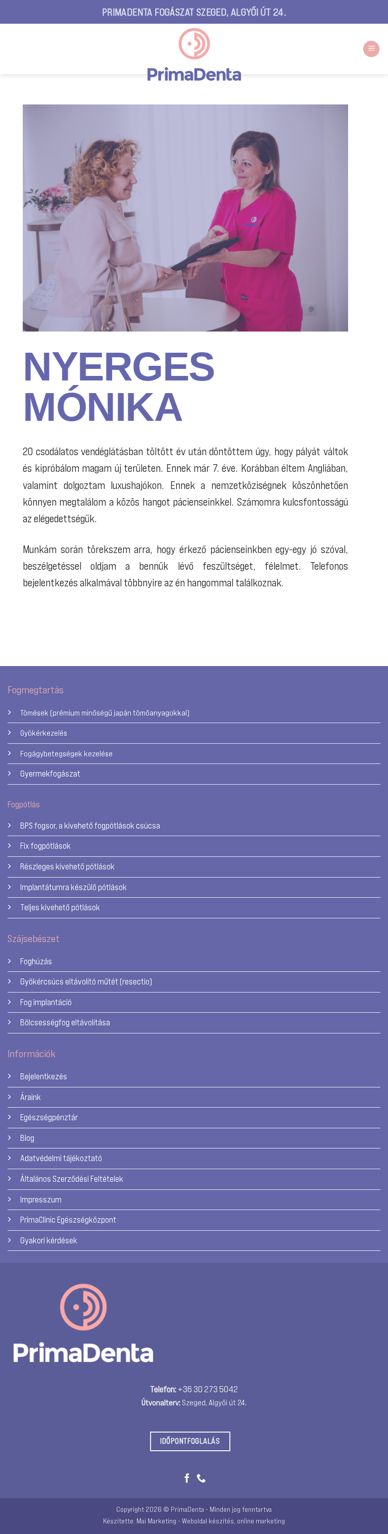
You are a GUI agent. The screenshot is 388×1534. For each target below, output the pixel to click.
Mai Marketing (156, 1520)
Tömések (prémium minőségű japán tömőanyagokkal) (104, 712)
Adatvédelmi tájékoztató (61, 1158)
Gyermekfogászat (50, 773)
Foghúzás (36, 961)
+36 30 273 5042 (208, 1388)
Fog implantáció (46, 1002)
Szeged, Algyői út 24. (214, 1402)
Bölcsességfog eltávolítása (65, 1022)
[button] (371, 49)
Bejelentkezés (43, 1076)
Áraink (30, 1096)
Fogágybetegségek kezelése (66, 753)
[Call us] (201, 1478)
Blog (27, 1137)
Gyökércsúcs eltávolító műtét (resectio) (86, 981)
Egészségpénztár (49, 1117)
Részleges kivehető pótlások (67, 866)
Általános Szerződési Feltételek (71, 1178)
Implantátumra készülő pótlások (73, 887)
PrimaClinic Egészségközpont (68, 1219)
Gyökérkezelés (43, 733)
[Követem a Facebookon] (17, 49)
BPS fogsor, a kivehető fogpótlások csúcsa (90, 825)
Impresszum (41, 1199)
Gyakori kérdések (48, 1240)
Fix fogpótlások (45, 845)
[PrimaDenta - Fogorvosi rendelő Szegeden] (194, 54)
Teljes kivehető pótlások (60, 907)
